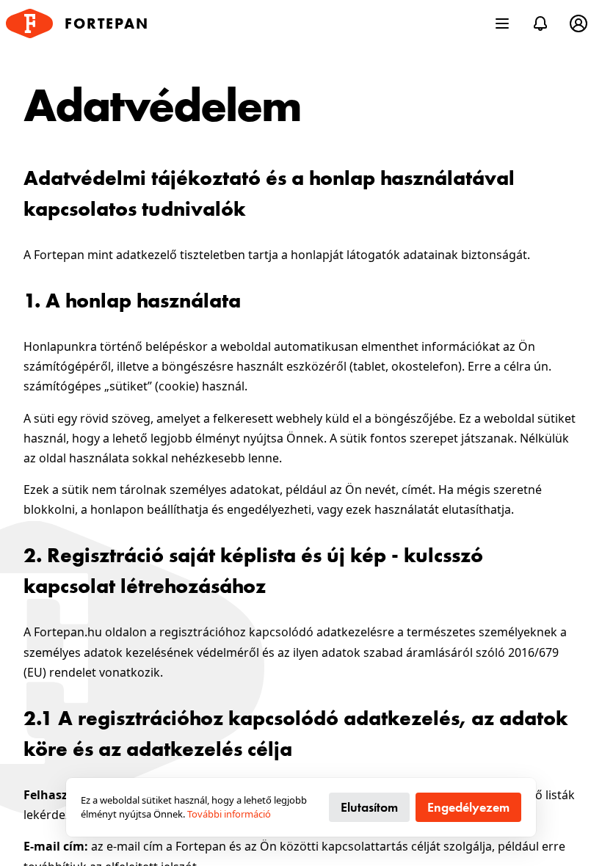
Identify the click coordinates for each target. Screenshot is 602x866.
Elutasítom (369, 806)
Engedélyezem (468, 806)
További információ (229, 813)
